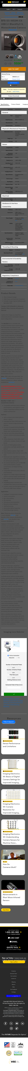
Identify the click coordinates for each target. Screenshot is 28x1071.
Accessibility (16, 1009)
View (16, 281)
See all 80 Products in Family (11, 17)
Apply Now (13, 996)
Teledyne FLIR (13, 30)
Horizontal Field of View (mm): (14, 685)
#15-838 (6, 519)
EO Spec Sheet (9, 98)
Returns (13, 984)
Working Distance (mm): (14, 680)
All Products (7, 12)
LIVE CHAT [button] (14, 938)
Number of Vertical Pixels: (14, 669)
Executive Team (13, 973)
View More (6, 910)
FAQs (13, 987)
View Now (13, 744)
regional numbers (15, 934)
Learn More (16, 91)
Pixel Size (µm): (14, 674)
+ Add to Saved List (13, 82)
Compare (14, 85)
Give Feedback (13, 989)
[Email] (19, 17)
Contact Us (20, 9)
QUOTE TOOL (12, 947)
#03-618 (4, 378)
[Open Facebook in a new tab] (5, 1024)
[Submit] (14, 694)
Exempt (17, 278)
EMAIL (14, 941)
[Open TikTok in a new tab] (16, 1029)
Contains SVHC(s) (19, 285)
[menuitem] (3, 2)
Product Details (15, 104)
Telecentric (11, 657)
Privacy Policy (8, 1007)
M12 (19, 657)
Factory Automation (14, 655)
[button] (20, 17)
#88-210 (13, 515)
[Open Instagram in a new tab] (11, 1029)
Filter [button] (5, 722)
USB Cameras (20, 12)
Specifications (5, 104)
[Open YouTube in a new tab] (17, 1024)
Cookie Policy (15, 1007)
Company (13, 971)
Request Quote (16, 79)
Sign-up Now (14, 962)
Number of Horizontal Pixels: (14, 664)
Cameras (13, 12)
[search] (14, 5)
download (11, 382)
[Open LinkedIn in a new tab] (22, 1024)
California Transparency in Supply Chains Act (13, 1013)
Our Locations (13, 976)
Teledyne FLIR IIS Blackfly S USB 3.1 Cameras (14, 14)
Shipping (14, 982)
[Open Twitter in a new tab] (11, 1024)
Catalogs (14, 992)
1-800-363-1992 (12, 932)
